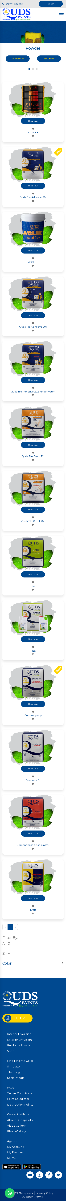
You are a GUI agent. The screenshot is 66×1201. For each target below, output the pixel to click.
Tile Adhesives (17, 58)
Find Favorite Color (20, 1060)
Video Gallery (16, 1125)
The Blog (13, 1072)
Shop (10, 1051)
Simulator (14, 1066)
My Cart (12, 1158)
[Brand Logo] (16, 14)
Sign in (51, 4)
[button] (29, 69)
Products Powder (19, 1045)
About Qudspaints (20, 1120)
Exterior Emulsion (19, 1039)
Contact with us (18, 1114)
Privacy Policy (45, 1193)
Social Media (15, 1077)
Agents (12, 1141)
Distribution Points (20, 1104)
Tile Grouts (49, 58)
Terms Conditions (19, 1093)
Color (7, 963)
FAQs (10, 1087)
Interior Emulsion (19, 1034)
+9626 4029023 (15, 4)
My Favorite (15, 1152)
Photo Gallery (16, 1131)
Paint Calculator (18, 1098)
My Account (15, 1146)
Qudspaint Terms (32, 1196)
